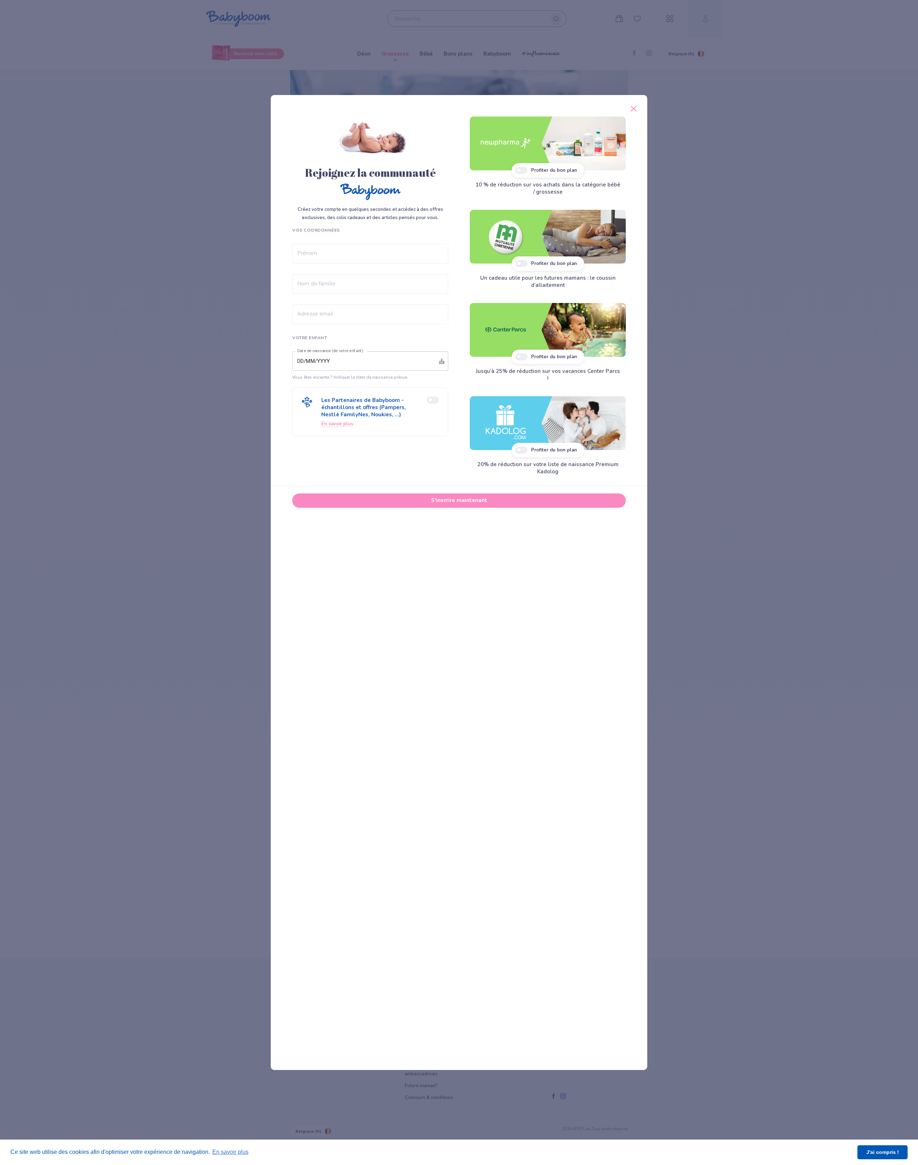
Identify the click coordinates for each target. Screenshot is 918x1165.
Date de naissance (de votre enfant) (330, 350)
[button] (370, 412)
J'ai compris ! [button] (882, 1152)
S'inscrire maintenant (459, 500)
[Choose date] (442, 361)
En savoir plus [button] (230, 1152)
